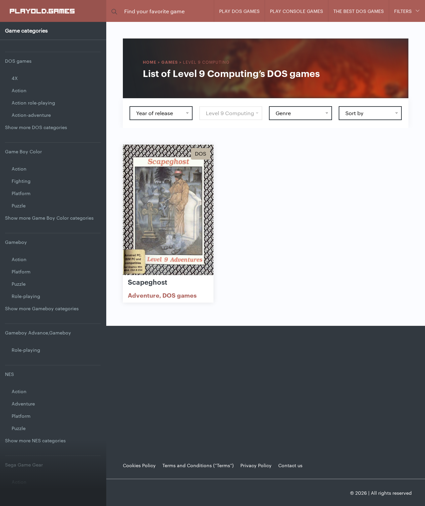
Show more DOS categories (36, 127)
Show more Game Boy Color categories (49, 217)
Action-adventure (31, 114)
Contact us (290, 465)
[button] (114, 11)
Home (149, 62)
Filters (403, 11)
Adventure (23, 403)
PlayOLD (42, 10)
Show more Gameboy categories (42, 308)
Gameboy (16, 242)
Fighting (21, 181)
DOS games (18, 60)
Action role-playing (33, 102)
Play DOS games (239, 11)
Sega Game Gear (24, 464)
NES (9, 374)
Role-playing (26, 296)
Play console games (296, 11)
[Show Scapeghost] (168, 210)
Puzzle (19, 205)
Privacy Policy (256, 465)
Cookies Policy (139, 465)
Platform (21, 193)
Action (19, 90)
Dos (200, 153)
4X (15, 78)
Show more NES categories (35, 440)
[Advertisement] (265, 388)
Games (169, 62)
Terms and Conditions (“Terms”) (198, 465)
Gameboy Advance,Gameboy (38, 332)
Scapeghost (147, 281)
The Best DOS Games (358, 11)
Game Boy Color (23, 151)
